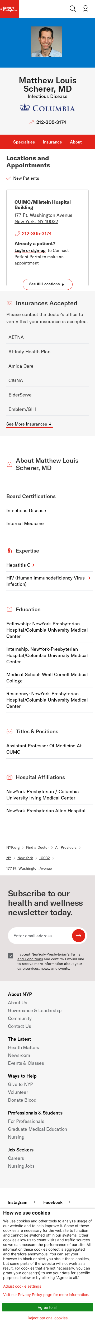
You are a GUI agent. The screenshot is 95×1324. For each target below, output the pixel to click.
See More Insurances (26, 424)
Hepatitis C (18, 565)
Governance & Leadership (34, 1010)
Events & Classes (26, 1063)
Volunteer (18, 1092)
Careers (16, 1158)
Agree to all (47, 1307)
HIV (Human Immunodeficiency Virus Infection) (45, 581)
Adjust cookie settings (22, 1286)
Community (20, 1018)
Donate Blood (22, 1100)
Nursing (16, 1137)
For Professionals (26, 1121)
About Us (17, 1003)
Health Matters (23, 1047)
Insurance (52, 142)
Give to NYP (20, 1084)
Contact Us (19, 1026)
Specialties (24, 142)
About (76, 142)
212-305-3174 (51, 122)
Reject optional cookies (48, 1318)
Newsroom (19, 1055)
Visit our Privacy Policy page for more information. (46, 1295)
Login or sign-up (30, 250)
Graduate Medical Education (37, 1129)
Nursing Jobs (21, 1166)
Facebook (53, 1202)
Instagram (17, 1202)
